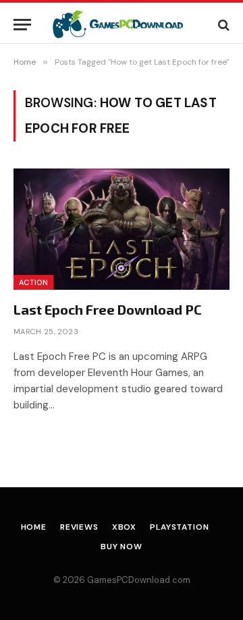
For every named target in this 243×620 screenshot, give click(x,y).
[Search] (222, 24)
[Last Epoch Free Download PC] (122, 229)
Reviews (79, 527)
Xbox (124, 527)
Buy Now (121, 546)
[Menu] (22, 24)
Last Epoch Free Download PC (108, 309)
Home (34, 527)
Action (33, 282)
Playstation (179, 527)
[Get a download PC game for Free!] (125, 24)
